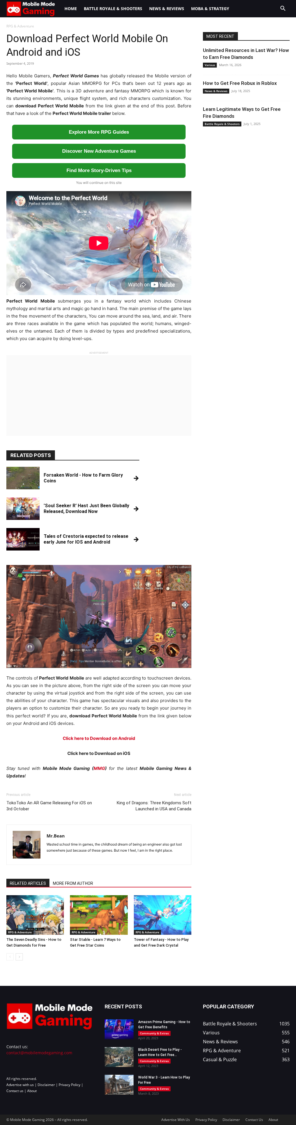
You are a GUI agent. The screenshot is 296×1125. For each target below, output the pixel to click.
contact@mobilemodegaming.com (39, 1052)
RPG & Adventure (20, 932)
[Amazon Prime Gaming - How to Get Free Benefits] (119, 1029)
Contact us (14, 1090)
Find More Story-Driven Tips (99, 170)
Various (210, 65)
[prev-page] (10, 956)
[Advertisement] (98, 395)
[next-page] (19, 956)
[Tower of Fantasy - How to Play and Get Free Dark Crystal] (162, 915)
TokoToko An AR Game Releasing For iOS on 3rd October (49, 805)
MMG (99, 768)
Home (70, 8)
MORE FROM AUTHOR (73, 883)
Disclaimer (46, 1084)
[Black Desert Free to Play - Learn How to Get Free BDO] (119, 1057)
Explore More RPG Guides (99, 132)
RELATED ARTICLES (28, 883)
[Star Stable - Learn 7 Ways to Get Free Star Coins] (98, 915)
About (32, 1090)
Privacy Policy (69, 1084)
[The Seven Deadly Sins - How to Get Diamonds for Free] (35, 915)
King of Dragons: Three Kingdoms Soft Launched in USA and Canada (154, 805)
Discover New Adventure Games (99, 151)
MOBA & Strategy (210, 8)
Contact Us (254, 1119)
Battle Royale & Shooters (113, 8)
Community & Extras (154, 1033)
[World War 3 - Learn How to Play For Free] (119, 1085)
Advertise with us (20, 1084)
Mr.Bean (56, 836)
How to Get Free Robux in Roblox (240, 83)
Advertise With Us (175, 1119)
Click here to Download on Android (99, 738)
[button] (283, 9)
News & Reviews (166, 8)
